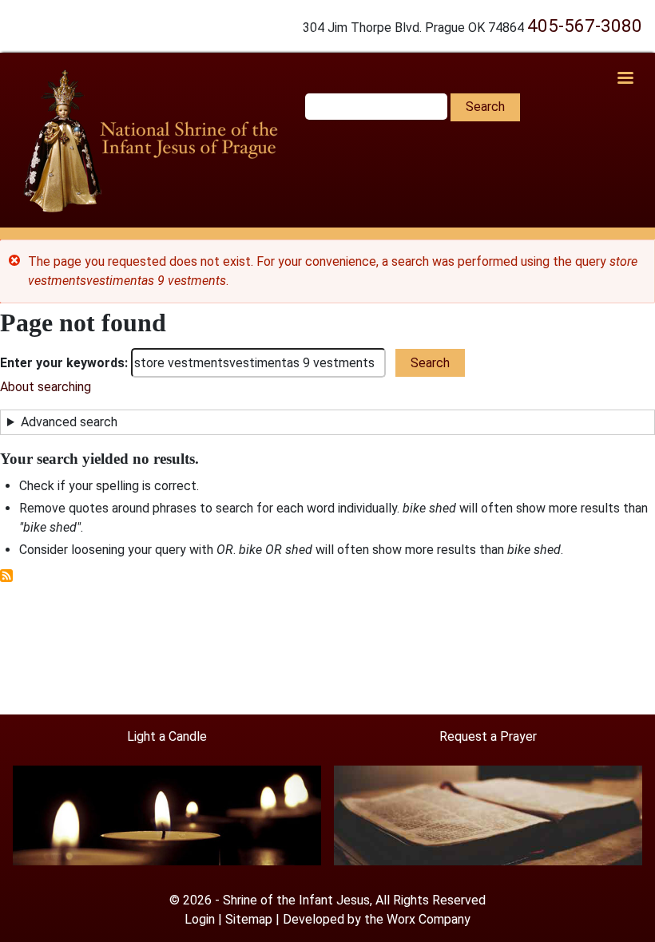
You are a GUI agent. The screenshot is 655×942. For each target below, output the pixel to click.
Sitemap (248, 919)
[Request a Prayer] (488, 814)
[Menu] (624, 79)
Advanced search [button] (69, 421)
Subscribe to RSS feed (6, 575)
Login (200, 919)
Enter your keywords (62, 362)
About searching (45, 386)
